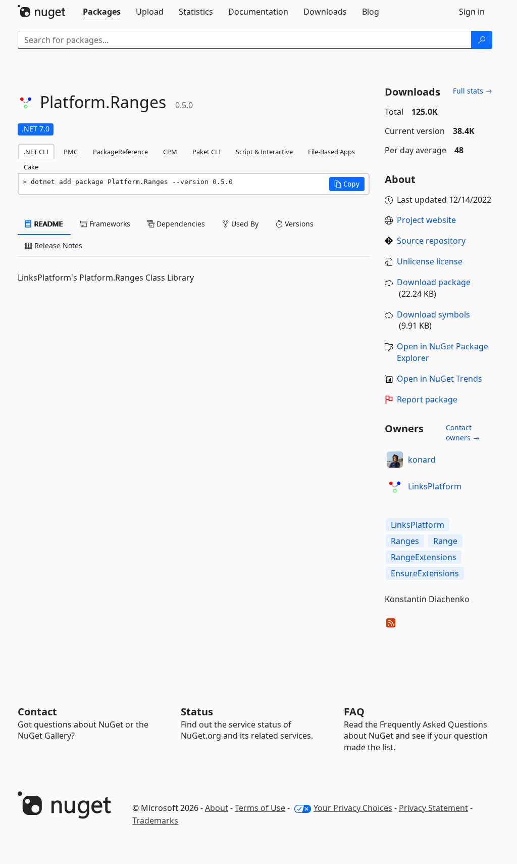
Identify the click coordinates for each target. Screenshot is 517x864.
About (216, 807)
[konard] (395, 459)
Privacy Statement (433, 807)
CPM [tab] (170, 151)
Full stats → (472, 91)
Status (197, 711)
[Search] (481, 40)
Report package (427, 399)
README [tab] (47, 224)
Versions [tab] (298, 224)
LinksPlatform (434, 486)
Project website (426, 219)
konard (422, 459)
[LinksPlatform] (395, 486)
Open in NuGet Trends (439, 378)
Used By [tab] (243, 224)
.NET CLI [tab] (36, 151)
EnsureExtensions (425, 573)
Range (445, 541)
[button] (347, 184)
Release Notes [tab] (57, 245)
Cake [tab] (31, 166)
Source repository (431, 240)
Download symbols (433, 314)
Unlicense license (429, 261)
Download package (434, 282)
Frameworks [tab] (108, 224)
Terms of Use (260, 807)
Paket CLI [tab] (206, 151)
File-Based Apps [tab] (331, 151)
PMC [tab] (71, 151)
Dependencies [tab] (179, 224)
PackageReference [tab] (120, 151)
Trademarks (155, 820)
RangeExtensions (423, 557)
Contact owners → (463, 432)
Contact (37, 711)
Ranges (405, 541)
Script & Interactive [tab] (264, 151)
